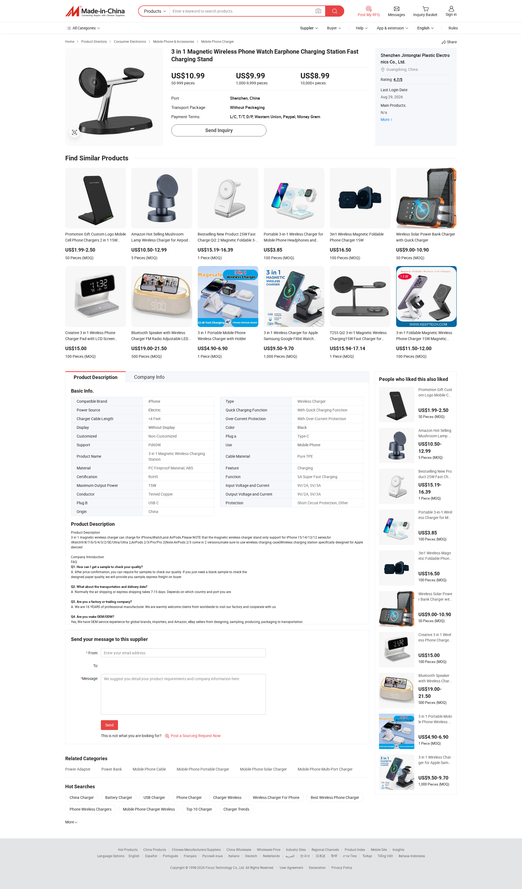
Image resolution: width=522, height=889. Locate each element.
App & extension (390, 27)
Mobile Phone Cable (149, 769)
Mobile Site (379, 849)
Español (151, 856)
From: (92, 652)
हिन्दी (334, 856)
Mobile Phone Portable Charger (203, 769)
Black (302, 427)
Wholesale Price (268, 849)
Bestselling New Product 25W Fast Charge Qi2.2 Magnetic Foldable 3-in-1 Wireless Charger (435, 474)
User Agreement (291, 867)
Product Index (355, 849)
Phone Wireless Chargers (90, 809)
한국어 (305, 856)
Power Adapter (78, 769)
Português (170, 856)
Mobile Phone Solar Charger (263, 769)
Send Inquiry (219, 130)
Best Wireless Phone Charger (335, 797)
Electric (154, 410)
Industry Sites (296, 849)
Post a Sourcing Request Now (193, 735)
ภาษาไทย (350, 856)
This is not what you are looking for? (131, 735)
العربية (289, 856)
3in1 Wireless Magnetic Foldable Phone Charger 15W (434, 555)
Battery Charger (118, 797)
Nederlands (271, 856)
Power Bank (111, 769)
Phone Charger (189, 797)
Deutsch (251, 856)
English (134, 856)
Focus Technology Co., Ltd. (226, 867)
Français (190, 856)
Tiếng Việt (385, 856)
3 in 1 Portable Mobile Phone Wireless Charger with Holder (435, 719)
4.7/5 (397, 79)
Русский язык (212, 856)
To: (95, 665)
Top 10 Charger (199, 809)
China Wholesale (238, 849)
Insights (398, 849)
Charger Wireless (227, 797)
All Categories (84, 27)
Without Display (161, 427)
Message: (89, 678)
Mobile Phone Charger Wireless (149, 809)
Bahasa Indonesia (412, 856)
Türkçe (367, 856)
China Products (154, 849)
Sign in (451, 14)
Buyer (332, 27)
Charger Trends (236, 809)
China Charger (82, 797)
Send (109, 725)
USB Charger (154, 797)
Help (359, 27)
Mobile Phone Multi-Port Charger (325, 769)
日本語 (320, 856)
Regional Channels (325, 849)
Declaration (317, 867)
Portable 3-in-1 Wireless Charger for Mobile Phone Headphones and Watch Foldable (435, 514)
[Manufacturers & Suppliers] (95, 11)
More (385, 119)
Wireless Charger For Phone (276, 797)
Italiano (234, 856)
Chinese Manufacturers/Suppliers (196, 849)
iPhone (154, 401)
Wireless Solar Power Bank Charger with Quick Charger (435, 596)
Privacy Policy (341, 867)
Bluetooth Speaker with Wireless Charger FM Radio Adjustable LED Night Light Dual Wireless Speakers (435, 678)
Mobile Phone (308, 444)
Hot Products (128, 849)
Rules (453, 27)
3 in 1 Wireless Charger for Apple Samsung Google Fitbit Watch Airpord (435, 759)
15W (152, 485)
